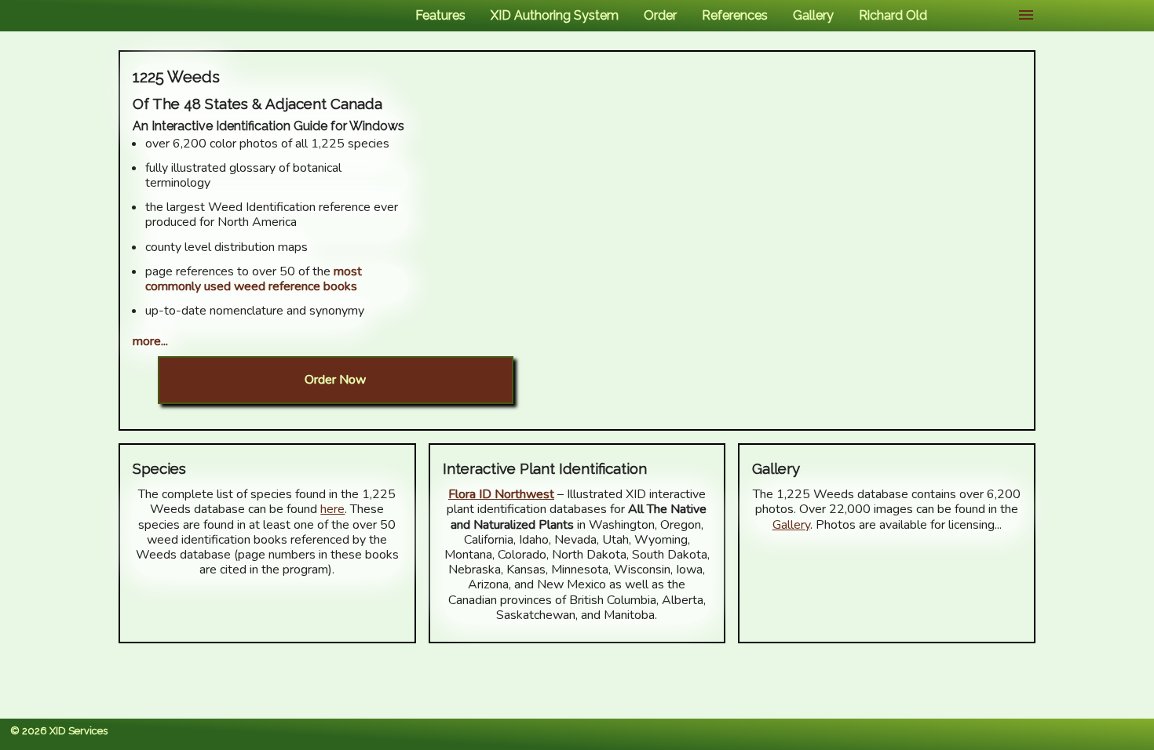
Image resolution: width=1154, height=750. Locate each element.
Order (660, 15)
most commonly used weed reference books (253, 279)
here (332, 509)
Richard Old (893, 15)
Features (440, 15)
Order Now (335, 379)
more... (150, 341)
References (735, 15)
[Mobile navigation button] (1026, 15)
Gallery (813, 15)
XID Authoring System (555, 15)
